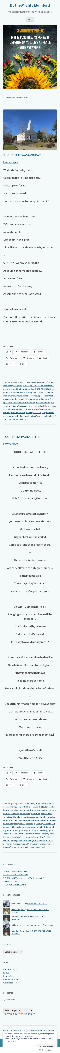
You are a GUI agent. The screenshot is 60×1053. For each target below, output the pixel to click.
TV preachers (48, 412)
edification (25, 813)
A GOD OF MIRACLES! (44, 389)
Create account (10, 969)
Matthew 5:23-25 (19, 837)
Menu (30, 19)
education (35, 813)
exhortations (46, 813)
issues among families (37, 817)
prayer (43, 820)
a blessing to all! (30, 386)
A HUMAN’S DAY (10, 881)
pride (49, 820)
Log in (6, 973)
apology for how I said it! (14, 807)
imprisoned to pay (40, 834)
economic (14, 813)
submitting (44, 827)
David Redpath (18, 909)
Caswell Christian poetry (21, 834)
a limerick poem (18, 392)
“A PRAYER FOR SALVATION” (15, 871)
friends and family (11, 817)
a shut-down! (45, 399)
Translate (29, 1014)
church (22, 810)
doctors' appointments (42, 409)
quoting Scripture (17, 840)
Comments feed (10, 979)
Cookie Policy (10, 1041)
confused (27, 409)
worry (17, 830)
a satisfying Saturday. (28, 399)
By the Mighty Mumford (30, 5)
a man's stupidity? (45, 392)
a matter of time (30, 396)
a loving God (31, 392)
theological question (35, 840)
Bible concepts (32, 807)
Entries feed (8, 976)
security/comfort (43, 824)
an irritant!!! (40, 406)
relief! (22, 824)
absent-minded (43, 402)
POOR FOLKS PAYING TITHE (21, 437)
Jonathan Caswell (18, 419)
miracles (13, 820)
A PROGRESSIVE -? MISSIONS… (41, 925)
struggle (34, 827)
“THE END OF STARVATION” (15, 875)
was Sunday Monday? (33, 416)
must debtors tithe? (36, 837)
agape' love (29, 406)
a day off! (13, 389)
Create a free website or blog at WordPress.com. (22, 1030)
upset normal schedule (13, 416)
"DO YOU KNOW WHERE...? (36, 382)
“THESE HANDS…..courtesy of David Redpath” (23, 878)
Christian (14, 810)
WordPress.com (10, 983)
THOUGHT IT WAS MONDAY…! (23, 155)
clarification (31, 810)
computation (43, 810)
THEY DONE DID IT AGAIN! (14, 885)
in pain (23, 817)
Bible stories (44, 807)
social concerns (23, 827)
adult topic (29, 803)
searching (30, 824)
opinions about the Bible (28, 820)
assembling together (12, 409)
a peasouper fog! (45, 396)
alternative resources (44, 803)
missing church (18, 412)
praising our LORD (33, 412)
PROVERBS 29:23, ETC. (37, 904)
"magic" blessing (39, 830)
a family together (26, 389)
